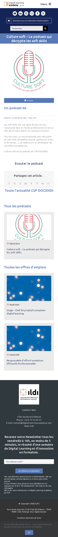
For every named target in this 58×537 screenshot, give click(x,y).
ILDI (32, 425)
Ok (29, 532)
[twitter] (43, 13)
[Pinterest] (37, 183)
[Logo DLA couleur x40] (14, 2)
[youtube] (15, 13)
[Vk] (42, 183)
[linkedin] (20, 13)
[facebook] (37, 13)
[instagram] (26, 13)
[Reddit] (20, 183)
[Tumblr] (31, 183)
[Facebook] (9, 183)
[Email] (48, 183)
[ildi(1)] (29, 385)
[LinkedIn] (25, 183)
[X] (14, 183)
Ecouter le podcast (29, 163)
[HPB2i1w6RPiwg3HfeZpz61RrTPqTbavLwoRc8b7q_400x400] (29, 215)
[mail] (32, 13)
